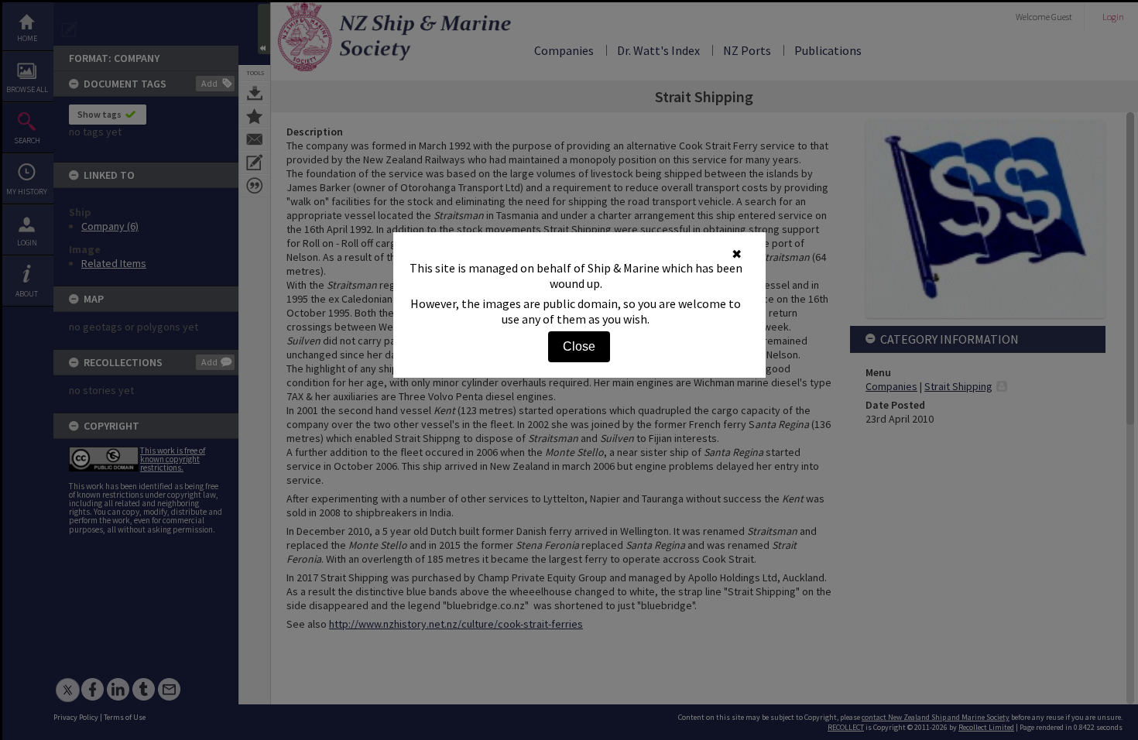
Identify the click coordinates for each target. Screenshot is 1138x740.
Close (579, 346)
